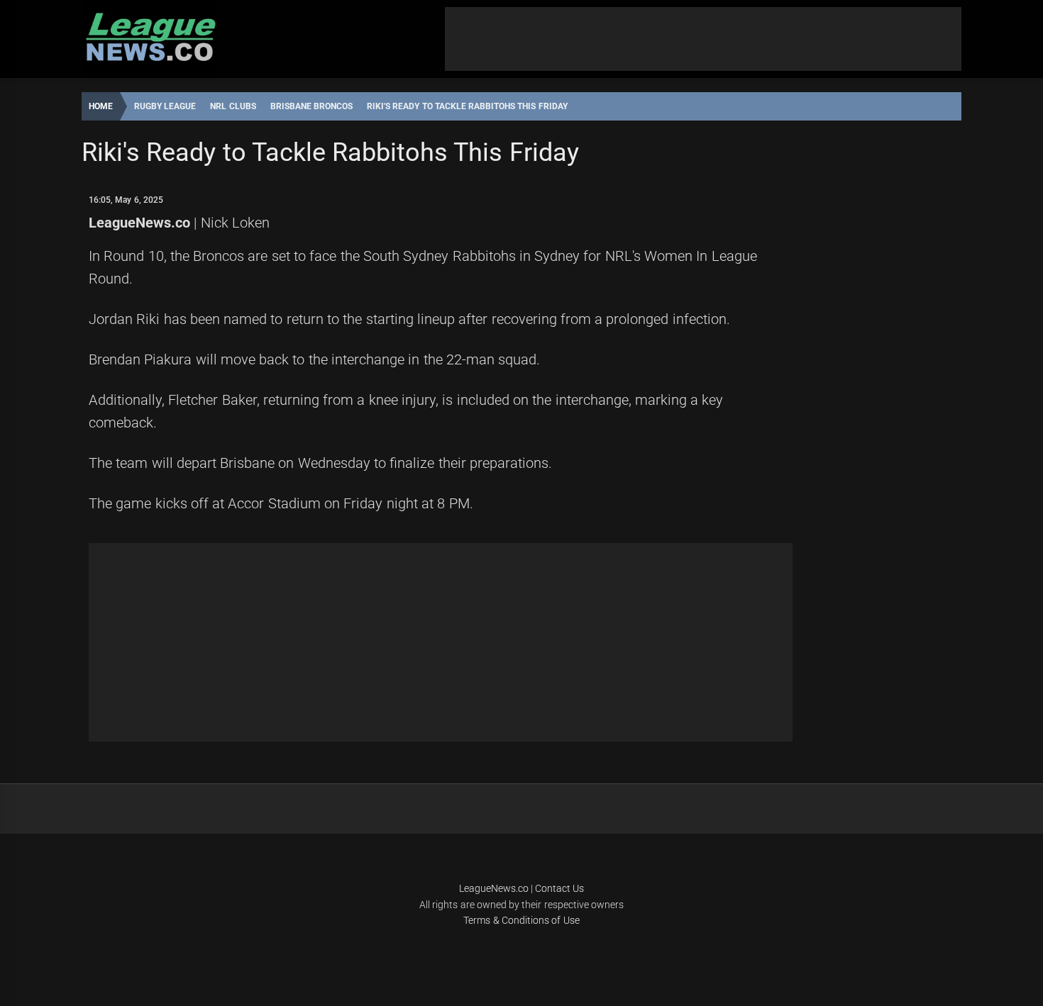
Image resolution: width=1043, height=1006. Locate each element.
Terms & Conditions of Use (521, 920)
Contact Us (559, 888)
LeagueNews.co (139, 222)
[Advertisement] (703, 39)
